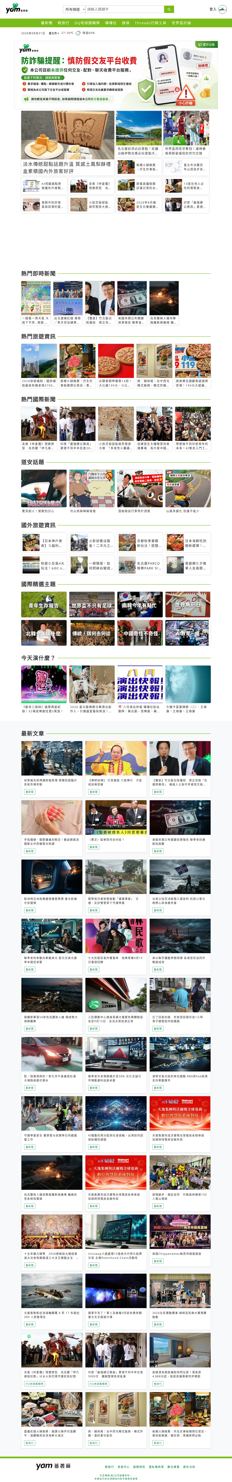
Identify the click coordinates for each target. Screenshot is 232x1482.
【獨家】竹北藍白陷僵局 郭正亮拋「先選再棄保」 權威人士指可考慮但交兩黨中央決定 (179, 784)
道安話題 (32, 462)
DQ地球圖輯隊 (87, 22)
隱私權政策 (156, 1467)
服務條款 (139, 1467)
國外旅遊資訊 (38, 525)
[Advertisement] (116, 242)
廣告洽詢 (189, 1467)
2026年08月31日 (33, 33)
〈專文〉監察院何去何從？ (106, 839)
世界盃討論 (181, 22)
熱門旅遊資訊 (38, 336)
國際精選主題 (38, 584)
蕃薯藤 (16, 8)
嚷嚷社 (111, 22)
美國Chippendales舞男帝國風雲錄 (176, 1254)
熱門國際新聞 (38, 399)
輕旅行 (63, 22)
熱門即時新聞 (38, 273)
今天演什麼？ (38, 657)
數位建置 (173, 1467)
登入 (213, 9)
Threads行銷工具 (151, 22)
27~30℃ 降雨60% (78, 33)
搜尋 (126, 22)
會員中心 (124, 1467)
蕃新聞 (47, 22)
